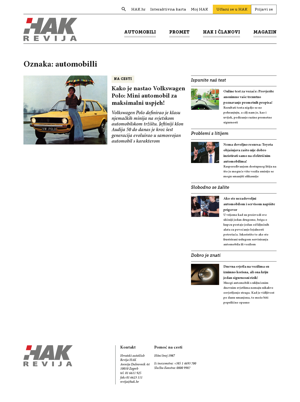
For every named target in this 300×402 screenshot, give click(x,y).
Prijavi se (264, 9)
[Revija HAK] (50, 29)
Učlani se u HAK (232, 9)
